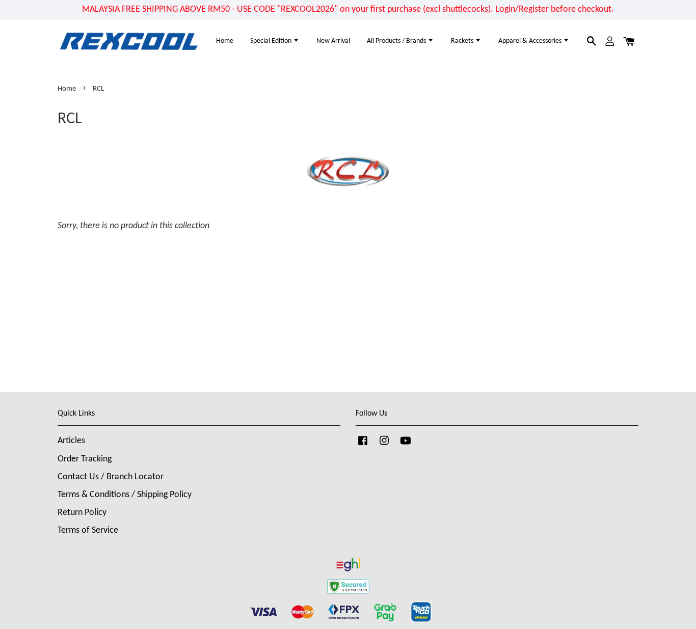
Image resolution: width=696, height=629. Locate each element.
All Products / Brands (397, 41)
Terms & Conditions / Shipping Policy (125, 495)
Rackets (463, 41)
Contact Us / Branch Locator (111, 477)
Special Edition (271, 41)
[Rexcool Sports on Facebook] (363, 445)
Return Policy (82, 512)
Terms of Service (88, 530)
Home (224, 41)
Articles (71, 441)
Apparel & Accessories (530, 41)
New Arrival (333, 41)
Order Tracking (85, 459)
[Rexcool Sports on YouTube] (405, 445)
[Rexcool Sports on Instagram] (384, 445)
